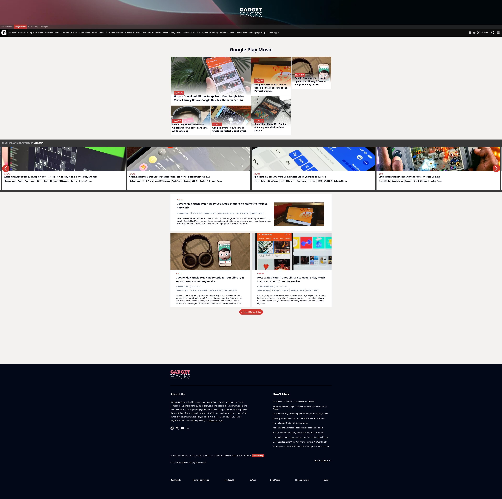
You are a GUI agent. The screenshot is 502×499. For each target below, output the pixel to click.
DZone (326, 480)
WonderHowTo (6, 26)
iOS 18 (38, 181)
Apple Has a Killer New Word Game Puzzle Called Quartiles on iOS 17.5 (290, 176)
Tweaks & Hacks (132, 32)
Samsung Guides (114, 32)
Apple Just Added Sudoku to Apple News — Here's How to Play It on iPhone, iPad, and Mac (50, 176)
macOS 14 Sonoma (162, 181)
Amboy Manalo (436, 181)
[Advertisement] (251, 344)
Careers (253, 455)
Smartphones (397, 181)
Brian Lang (184, 213)
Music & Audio (227, 32)
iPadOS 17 (204, 181)
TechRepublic (229, 480)
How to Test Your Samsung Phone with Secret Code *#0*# (298, 432)
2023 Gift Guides (420, 181)
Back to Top (321, 460)
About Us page (216, 420)
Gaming (38, 143)
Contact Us (208, 455)
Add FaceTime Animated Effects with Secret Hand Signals (298, 428)
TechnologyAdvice (201, 480)
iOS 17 (194, 181)
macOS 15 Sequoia (61, 181)
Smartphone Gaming (207, 32)
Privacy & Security (151, 32)
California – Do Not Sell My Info (228, 455)
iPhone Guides (69, 32)
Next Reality (33, 26)
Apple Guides (36, 32)
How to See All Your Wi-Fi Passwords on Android (294, 401)
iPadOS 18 (48, 181)
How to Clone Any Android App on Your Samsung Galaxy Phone (300, 413)
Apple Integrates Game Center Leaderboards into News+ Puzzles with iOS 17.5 (169, 176)
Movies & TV (189, 32)
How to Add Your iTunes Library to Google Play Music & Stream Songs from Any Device (291, 279)
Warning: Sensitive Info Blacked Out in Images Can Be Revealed (301, 446)
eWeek (253, 480)
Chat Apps (274, 32)
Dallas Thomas (266, 286)
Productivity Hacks (172, 32)
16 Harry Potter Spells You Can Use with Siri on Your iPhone (298, 418)
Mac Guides (84, 32)
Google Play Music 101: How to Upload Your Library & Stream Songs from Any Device (210, 279)
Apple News (29, 181)
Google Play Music (226, 213)
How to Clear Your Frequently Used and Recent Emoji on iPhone (300, 437)
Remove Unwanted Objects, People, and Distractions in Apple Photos (300, 407)
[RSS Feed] (187, 428)
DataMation (275, 480)
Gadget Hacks (20, 26)
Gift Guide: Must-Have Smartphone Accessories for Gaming (409, 176)
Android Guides (52, 32)
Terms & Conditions (179, 455)
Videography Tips (257, 32)
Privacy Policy (195, 455)
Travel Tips (241, 32)
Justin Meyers (86, 181)
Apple (20, 181)
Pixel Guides (98, 32)
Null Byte (44, 26)
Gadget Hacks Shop (18, 32)
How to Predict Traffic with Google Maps (290, 423)
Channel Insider (302, 480)
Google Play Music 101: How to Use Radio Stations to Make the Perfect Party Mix (222, 205)
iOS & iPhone (148, 181)
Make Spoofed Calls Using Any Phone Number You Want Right (300, 442)
